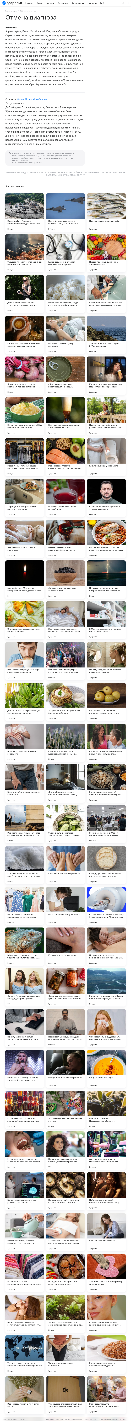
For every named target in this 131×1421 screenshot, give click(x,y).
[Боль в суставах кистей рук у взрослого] (24, 743)
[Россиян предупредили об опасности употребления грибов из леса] (106, 783)
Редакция (50, 1419)
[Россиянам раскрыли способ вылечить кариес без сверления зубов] (24, 1150)
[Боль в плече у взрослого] (106, 1232)
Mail (4, 1419)
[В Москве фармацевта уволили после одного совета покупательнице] (106, 620)
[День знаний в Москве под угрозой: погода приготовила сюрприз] (24, 294)
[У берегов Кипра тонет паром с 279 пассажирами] (106, 335)
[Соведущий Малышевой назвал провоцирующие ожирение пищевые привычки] (106, 865)
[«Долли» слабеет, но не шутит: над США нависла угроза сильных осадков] (24, 865)
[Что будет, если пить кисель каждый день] (65, 498)
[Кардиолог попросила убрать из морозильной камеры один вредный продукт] (106, 375)
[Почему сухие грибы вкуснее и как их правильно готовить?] (65, 1191)
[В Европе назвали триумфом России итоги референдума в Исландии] (65, 661)
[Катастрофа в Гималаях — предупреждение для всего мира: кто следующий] (24, 212)
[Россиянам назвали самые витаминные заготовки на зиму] (106, 702)
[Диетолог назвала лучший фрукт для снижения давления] (24, 702)
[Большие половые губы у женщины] (65, 335)
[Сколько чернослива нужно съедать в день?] (65, 579)
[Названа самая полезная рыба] (106, 212)
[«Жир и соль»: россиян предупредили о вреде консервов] (65, 375)
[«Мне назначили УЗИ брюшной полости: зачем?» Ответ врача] (65, 1232)
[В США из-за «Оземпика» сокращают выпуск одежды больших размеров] (24, 906)
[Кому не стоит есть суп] (106, 1069)
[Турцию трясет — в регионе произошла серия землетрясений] (24, 1354)
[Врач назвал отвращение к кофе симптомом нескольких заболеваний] (24, 661)
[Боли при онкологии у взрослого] (65, 906)
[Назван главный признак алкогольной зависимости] (65, 539)
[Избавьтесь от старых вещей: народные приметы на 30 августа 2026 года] (24, 457)
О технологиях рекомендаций (110, 1419)
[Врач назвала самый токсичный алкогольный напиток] (65, 416)
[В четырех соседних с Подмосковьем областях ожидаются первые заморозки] (106, 1110)
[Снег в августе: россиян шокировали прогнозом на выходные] (65, 743)
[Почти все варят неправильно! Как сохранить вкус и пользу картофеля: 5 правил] (24, 416)
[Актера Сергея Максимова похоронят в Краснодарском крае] (24, 579)
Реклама (22, 1419)
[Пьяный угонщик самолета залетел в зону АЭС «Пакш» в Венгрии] (65, 212)
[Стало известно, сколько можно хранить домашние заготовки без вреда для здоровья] (65, 987)
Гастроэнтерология (28, 11)
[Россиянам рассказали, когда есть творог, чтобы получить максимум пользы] (65, 294)
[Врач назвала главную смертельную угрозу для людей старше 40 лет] (65, 457)
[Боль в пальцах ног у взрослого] (65, 865)
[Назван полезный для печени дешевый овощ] (106, 253)
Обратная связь (91, 1419)
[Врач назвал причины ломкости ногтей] (24, 1395)
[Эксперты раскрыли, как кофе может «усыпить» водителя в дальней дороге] (106, 1150)
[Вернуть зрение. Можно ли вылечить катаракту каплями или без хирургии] (24, 1314)
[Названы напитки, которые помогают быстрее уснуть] (24, 1232)
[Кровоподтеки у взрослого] (65, 946)
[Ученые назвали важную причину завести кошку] (106, 1273)
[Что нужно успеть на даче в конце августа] (65, 1110)
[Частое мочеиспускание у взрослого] (65, 1354)
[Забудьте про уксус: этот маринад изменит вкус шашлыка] (24, 253)
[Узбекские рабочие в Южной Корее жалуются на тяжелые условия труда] (106, 824)
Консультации (11, 11)
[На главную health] (14, 3)
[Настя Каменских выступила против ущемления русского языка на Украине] (65, 1150)
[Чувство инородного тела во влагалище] (24, 539)
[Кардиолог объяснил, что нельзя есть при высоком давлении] (24, 335)
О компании (12, 1419)
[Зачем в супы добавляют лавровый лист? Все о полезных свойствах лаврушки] (65, 824)
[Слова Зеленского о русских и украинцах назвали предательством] (106, 498)
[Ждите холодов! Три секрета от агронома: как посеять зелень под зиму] (65, 1314)
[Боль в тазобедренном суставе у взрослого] (24, 783)
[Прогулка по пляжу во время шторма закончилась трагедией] (106, 579)
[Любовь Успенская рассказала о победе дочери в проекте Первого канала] (24, 987)
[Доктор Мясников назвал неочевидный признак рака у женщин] (65, 783)
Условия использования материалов (69, 1419)
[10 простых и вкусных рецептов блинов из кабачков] (65, 702)
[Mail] (4, 3)
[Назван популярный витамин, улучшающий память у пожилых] (106, 416)
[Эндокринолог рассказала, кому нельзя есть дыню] (24, 620)
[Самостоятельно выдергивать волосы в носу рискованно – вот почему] (106, 1028)
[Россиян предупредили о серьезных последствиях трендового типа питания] (106, 1354)
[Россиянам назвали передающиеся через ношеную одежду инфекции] (24, 1273)
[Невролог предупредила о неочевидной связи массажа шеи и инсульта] (106, 946)
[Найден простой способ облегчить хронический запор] (106, 1191)
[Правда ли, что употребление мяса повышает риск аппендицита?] (65, 1273)
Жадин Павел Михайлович (32, 99)
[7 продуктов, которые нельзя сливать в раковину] (24, 498)
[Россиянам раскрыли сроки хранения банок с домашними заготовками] (24, 1110)
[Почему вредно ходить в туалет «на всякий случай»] (106, 661)
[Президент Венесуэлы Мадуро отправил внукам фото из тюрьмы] (65, 1028)
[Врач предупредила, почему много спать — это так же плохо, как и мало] (65, 620)
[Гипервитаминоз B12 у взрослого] (65, 1069)
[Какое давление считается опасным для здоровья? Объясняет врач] (65, 253)
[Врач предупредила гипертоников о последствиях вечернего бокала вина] (106, 1395)
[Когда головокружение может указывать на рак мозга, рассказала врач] (24, 1191)
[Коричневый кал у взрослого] (106, 457)
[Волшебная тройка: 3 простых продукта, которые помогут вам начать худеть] (106, 539)
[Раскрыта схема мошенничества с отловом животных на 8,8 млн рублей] (24, 824)
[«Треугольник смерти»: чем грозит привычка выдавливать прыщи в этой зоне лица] (106, 1314)
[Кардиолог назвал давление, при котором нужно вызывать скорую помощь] (106, 294)
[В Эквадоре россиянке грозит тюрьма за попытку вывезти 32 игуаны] (24, 946)
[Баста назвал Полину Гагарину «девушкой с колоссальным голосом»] (24, 1069)
